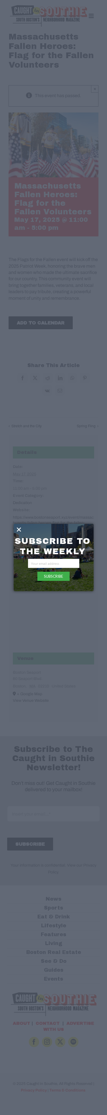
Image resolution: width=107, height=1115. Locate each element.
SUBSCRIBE (53, 576)
